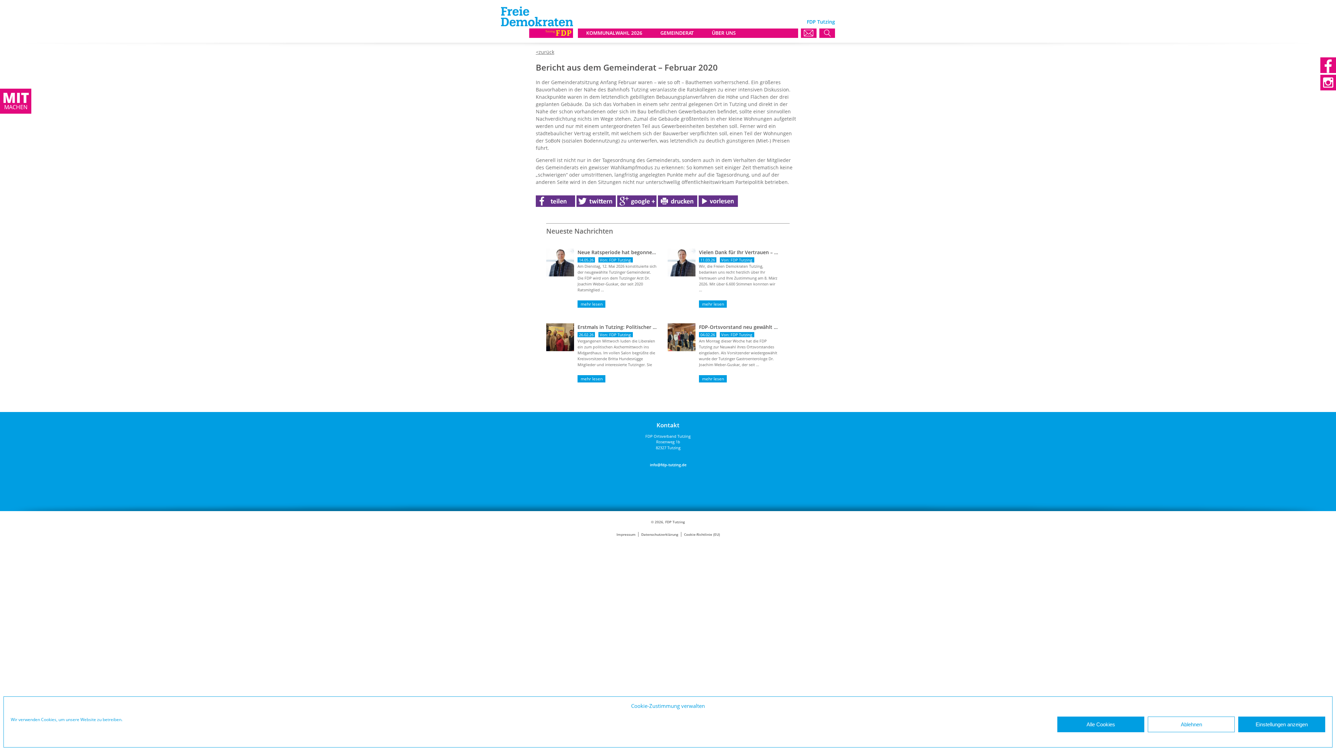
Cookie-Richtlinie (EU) (702, 534)
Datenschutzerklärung (659, 534)
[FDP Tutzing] (537, 36)
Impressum (626, 534)
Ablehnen (1191, 724)
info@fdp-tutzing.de (668, 464)
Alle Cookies (1101, 724)
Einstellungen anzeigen (1282, 724)
